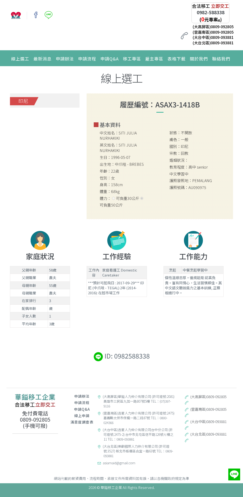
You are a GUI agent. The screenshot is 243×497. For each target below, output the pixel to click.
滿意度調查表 (81, 421)
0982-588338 (210, 12)
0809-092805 (35, 419)
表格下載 (177, 58)
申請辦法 (65, 58)
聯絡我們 (221, 58)
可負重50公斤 (111, 205)
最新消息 (42, 58)
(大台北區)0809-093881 (213, 43)
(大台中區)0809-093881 (213, 37)
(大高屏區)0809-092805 (213, 26)
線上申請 (81, 415)
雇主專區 (154, 58)
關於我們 (199, 58)
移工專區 (132, 58)
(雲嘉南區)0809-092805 (213, 32)
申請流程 (87, 58)
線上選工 (20, 58)
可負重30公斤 (127, 198)
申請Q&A (109, 58)
